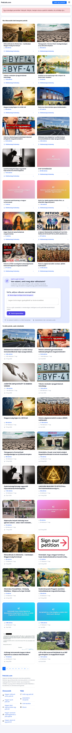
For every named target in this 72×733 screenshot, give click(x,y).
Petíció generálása (17, 313)
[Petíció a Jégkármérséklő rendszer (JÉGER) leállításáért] (53, 258)
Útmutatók (6, 691)
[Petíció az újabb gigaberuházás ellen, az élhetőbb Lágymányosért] (53, 195)
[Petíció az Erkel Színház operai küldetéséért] (53, 101)
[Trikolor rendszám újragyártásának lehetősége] (18, 70)
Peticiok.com (6, 2)
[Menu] (69, 2)
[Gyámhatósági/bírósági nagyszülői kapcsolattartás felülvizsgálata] (18, 163)
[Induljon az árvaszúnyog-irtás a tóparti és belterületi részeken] (53, 70)
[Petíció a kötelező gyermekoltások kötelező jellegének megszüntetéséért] (18, 131)
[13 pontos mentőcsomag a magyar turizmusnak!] (18, 195)
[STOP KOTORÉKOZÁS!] (53, 162)
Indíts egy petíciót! (59, 2)
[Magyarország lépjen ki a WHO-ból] (18, 101)
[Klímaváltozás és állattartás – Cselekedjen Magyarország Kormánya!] (18, 38)
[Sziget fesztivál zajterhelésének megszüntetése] (18, 226)
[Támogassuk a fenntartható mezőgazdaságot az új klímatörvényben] (53, 38)
